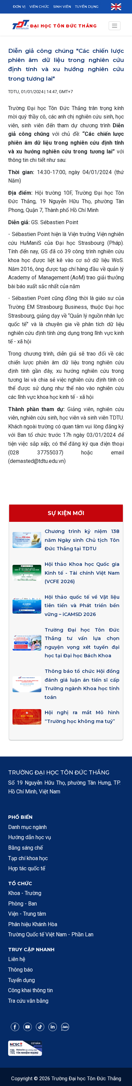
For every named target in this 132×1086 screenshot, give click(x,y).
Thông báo (20, 969)
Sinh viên (62, 6)
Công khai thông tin (30, 990)
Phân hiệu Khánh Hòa (32, 924)
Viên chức (39, 6)
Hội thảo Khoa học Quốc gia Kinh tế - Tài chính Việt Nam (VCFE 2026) (82, 572)
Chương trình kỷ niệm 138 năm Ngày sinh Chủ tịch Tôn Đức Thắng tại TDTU (82, 540)
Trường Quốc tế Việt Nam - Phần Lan (50, 934)
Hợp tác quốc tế (26, 868)
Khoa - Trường (24, 893)
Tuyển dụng (86, 6)
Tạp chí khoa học (28, 858)
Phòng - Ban (22, 903)
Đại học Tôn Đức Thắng (63, 25)
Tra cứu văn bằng (28, 1001)
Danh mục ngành (27, 827)
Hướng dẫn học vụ (29, 837)
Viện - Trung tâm (27, 914)
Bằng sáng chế (25, 848)
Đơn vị (19, 6)
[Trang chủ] (21, 25)
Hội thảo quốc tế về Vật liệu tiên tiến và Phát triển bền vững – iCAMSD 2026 (82, 605)
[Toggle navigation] (115, 25)
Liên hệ (16, 959)
